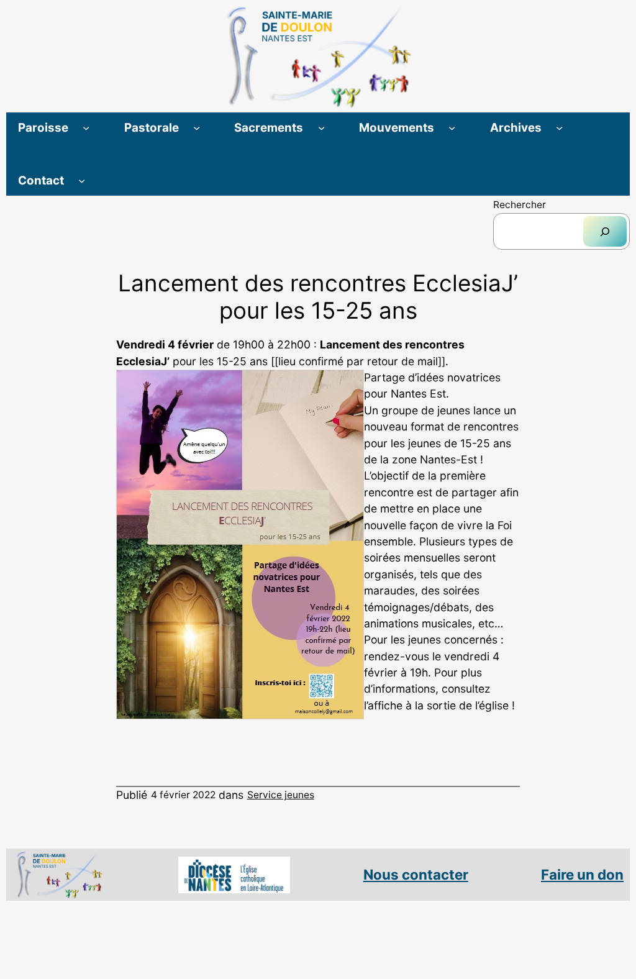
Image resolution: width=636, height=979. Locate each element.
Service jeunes (280, 795)
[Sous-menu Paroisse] (86, 127)
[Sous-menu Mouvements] (451, 127)
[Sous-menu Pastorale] (196, 127)
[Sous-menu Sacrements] (321, 127)
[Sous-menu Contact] (81, 180)
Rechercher (519, 205)
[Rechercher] (605, 231)
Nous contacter (415, 874)
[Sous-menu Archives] (559, 127)
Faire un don (582, 874)
